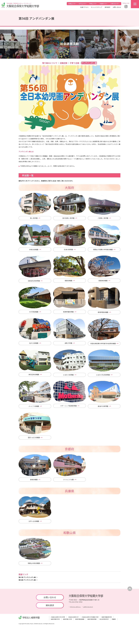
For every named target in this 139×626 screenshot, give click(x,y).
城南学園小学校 (67, 619)
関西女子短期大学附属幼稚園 (103, 249)
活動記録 (63, 63)
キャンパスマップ (96, 7)
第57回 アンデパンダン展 (27, 577)
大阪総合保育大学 (73, 617)
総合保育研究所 (104, 619)
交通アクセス (84, 7)
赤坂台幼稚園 (33, 249)
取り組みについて (49, 63)
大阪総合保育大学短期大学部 (90, 617)
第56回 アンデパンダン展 (27, 580)
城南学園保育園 (68, 312)
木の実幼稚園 (33, 312)
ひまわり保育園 (68, 375)
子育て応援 (74, 63)
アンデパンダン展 (89, 63)
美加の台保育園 (103, 406)
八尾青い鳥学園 (103, 218)
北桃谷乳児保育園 (34, 281)
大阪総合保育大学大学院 (58, 617)
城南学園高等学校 (107, 617)
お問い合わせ (117, 7)
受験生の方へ (72, 4)
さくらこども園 (68, 479)
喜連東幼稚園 (103, 281)
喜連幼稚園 (68, 281)
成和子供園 (68, 343)
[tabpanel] (35, 204)
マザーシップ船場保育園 (68, 406)
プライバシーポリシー (75, 607)
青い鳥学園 (34, 218)
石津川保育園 (68, 249)
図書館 (114, 619)
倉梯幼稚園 (34, 479)
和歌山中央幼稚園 (34, 563)
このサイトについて (88, 607)
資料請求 (107, 7)
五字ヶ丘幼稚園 (34, 521)
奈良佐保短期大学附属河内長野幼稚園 (103, 343)
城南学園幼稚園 (103, 312)
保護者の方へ (104, 4)
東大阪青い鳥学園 (68, 218)
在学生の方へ (83, 4)
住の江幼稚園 (33, 343)
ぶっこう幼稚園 (34, 406)
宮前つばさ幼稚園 (34, 437)
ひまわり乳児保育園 (103, 375)
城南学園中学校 (55, 619)
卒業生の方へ (93, 4)
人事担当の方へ (115, 4)
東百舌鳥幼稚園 (34, 374)
